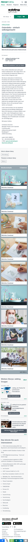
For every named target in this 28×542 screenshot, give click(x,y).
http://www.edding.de (7, 142)
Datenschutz (5, 534)
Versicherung (6, 497)
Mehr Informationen (13, 396)
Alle (24, 380)
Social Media (17, 536)
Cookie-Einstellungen (8, 536)
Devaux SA (6, 489)
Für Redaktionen (18, 529)
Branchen (5, 505)
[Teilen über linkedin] (21, 540)
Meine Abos (23, 4)
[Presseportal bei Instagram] (14, 526)
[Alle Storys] (14, 13)
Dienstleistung (6, 510)
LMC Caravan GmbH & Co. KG (11, 471)
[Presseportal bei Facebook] (10, 527)
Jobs (15, 533)
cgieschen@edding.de (12, 141)
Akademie (4, 533)
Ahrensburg (5, 154)
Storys (3, 4)
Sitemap (4, 538)
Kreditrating (6, 508)
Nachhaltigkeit (6, 500)
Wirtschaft (5, 502)
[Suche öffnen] (22, 2)
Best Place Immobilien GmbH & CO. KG (13, 474)
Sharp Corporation (7, 481)
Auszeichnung (6, 494)
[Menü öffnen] (26, 2)
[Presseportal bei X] (12, 527)
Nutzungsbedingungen (20, 531)
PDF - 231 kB (12, 60)
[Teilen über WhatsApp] (11, 540)
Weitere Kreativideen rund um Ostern (14, 65)
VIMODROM (6, 486)
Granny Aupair (6, 483)
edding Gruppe (6, 24)
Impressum (5, 529)
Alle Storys (6, 16)
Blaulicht (9, 4)
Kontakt (4, 531)
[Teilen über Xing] (16, 540)
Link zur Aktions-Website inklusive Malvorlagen (14, 431)
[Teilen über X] (7, 540)
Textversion (17, 534)
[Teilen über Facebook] (2, 540)
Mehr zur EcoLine (14, 413)
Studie (4, 492)
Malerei (4, 161)
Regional (15, 4)
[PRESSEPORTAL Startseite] (7, 2)
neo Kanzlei (6, 468)
